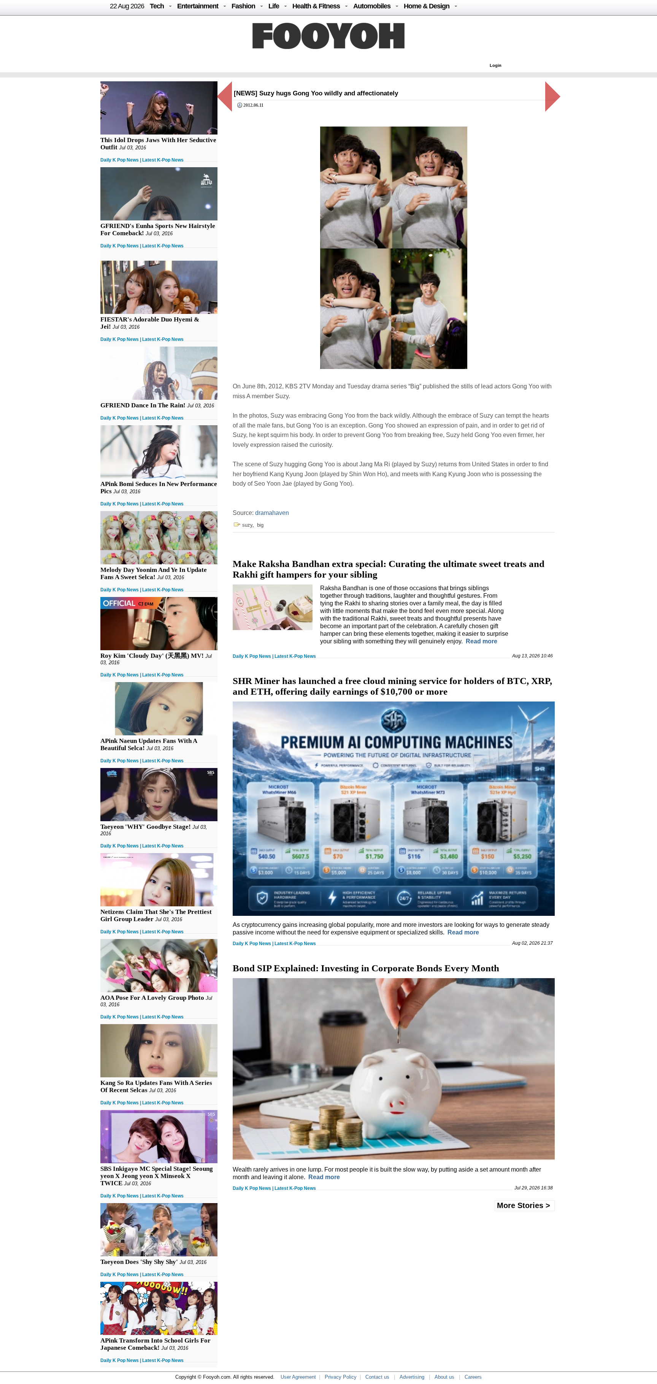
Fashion (243, 6)
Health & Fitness (316, 6)
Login (495, 65)
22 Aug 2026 (127, 6)
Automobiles (371, 6)
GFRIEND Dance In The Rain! (143, 405)
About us (444, 1377)
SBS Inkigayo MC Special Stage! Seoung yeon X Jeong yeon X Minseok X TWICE (156, 1176)
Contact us (377, 1377)
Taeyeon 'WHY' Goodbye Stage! (145, 826)
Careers (473, 1377)
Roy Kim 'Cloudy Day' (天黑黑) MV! (152, 655)
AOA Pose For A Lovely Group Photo (152, 997)
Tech (157, 6)
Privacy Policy (341, 1377)
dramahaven (272, 513)
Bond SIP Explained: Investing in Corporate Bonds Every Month (366, 968)
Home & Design (426, 6)
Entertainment (197, 6)
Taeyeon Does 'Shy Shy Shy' (139, 1261)
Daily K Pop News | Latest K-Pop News (142, 160)
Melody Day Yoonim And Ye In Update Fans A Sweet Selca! (153, 573)
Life (273, 6)
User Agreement (298, 1377)
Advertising (412, 1377)
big (260, 525)
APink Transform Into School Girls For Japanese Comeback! (155, 1344)
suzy (247, 525)
